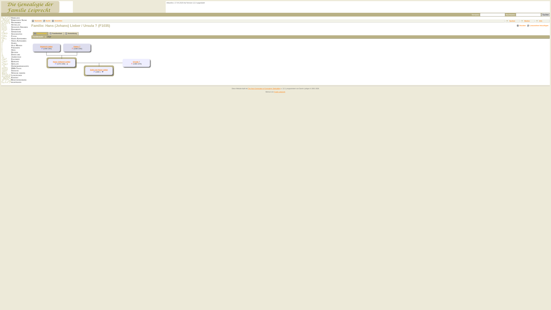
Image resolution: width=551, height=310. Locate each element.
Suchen (512, 21)
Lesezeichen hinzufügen (539, 25)
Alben (14, 43)
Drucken (522, 25)
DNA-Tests (16, 68)
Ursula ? (136, 62)
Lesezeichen (16, 75)
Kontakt (14, 77)
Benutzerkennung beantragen (19, 81)
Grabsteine (16, 31)
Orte (13, 50)
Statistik (15, 70)
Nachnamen (16, 22)
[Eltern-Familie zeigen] (67, 64)
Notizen (14, 52)
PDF (49, 37)
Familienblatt (57, 33)
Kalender (15, 59)
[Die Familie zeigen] (102, 72)
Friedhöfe (15, 47)
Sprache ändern (18, 73)
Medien (527, 21)
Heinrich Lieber (46, 47)
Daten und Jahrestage (16, 55)
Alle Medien (16, 45)
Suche (48, 21)
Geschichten (16, 34)
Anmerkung (72, 33)
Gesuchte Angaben (19, 27)
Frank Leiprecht (279, 92)
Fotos (14, 36)
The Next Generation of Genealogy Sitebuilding (264, 88)
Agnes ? (76, 47)
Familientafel (41, 33)
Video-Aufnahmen (18, 41)
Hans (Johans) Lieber (61, 62)
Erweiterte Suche (19, 20)
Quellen (15, 64)
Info (540, 21)
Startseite (38, 21)
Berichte (15, 61)
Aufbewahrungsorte (20, 66)
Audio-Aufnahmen (18, 38)
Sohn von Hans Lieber (99, 70)
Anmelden (15, 18)
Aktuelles (15, 25)
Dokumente (16, 29)
